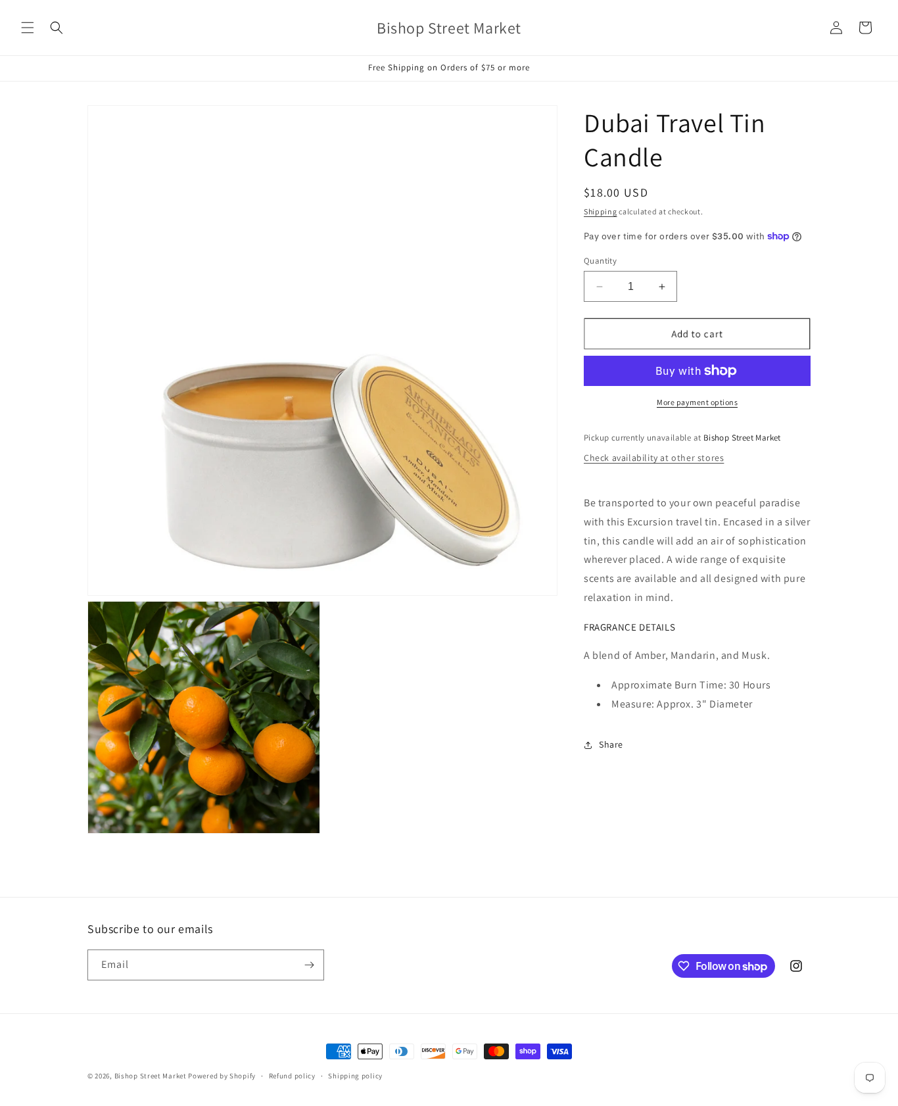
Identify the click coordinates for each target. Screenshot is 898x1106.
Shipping (600, 211)
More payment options (697, 402)
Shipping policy (355, 1075)
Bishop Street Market (151, 1075)
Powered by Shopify (222, 1075)
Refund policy (292, 1075)
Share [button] (611, 744)
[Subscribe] (309, 965)
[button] (27, 27)
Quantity (600, 260)
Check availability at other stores (654, 458)
